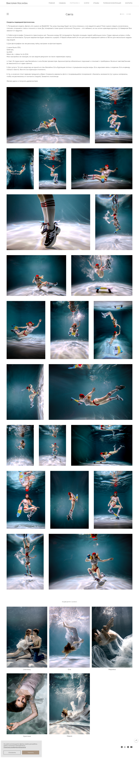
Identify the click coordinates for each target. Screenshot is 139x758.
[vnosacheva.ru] (17, 3)
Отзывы (96, 3)
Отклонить (12, 752)
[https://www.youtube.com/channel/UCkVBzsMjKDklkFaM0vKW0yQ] (131, 747)
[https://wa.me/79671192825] (125, 747)
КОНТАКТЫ (128, 3)
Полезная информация (112, 3)
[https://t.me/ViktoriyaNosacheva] (128, 747)
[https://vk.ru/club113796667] (122, 747)
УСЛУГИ (86, 3)
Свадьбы (62, 3)
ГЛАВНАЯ (52, 3)
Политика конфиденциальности (15, 747)
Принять (31, 752)
